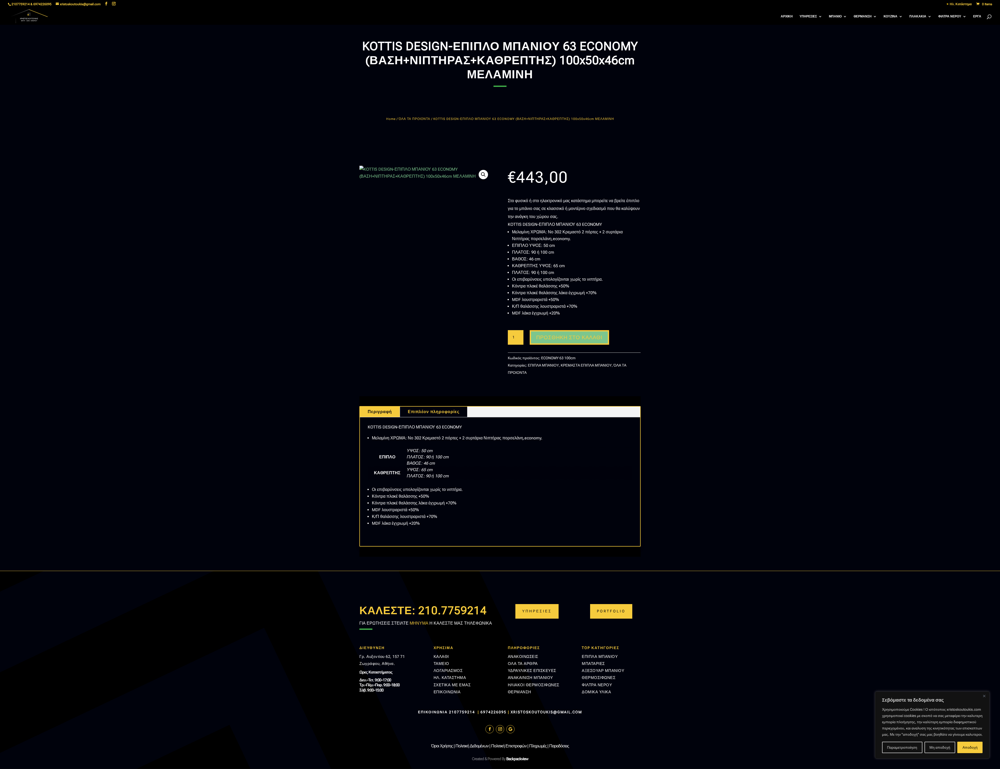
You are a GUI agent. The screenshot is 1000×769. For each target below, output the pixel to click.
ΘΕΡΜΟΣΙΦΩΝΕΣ (598, 677)
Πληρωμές (538, 746)
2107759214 (462, 712)
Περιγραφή (380, 411)
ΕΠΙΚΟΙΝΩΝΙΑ (447, 692)
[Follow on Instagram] (500, 729)
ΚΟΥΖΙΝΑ (890, 16)
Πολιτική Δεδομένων (472, 746)
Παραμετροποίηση (902, 747)
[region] (932, 725)
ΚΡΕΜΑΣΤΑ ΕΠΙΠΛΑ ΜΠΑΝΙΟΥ (586, 365)
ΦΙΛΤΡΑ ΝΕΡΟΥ (949, 16)
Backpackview (517, 759)
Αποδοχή (970, 747)
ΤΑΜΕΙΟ (441, 663)
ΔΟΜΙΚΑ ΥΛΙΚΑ (596, 692)
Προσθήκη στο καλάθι (569, 337)
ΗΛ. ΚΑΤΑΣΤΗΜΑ (450, 677)
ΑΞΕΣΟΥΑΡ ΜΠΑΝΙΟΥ (603, 670)
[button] (483, 174)
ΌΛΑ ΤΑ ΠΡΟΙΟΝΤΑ (414, 119)
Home (391, 119)
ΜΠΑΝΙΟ (835, 16)
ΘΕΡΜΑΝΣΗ (863, 16)
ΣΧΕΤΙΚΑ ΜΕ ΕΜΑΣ (452, 685)
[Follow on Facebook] (489, 729)
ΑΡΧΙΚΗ (787, 16)
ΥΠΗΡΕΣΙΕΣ (808, 16)
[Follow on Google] (510, 729)
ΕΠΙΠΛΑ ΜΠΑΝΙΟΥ (543, 365)
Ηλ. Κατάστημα (960, 4)
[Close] (984, 696)
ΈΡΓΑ (977, 16)
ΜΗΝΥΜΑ (419, 623)
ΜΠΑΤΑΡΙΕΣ (593, 663)
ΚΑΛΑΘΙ (441, 656)
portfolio (611, 611)
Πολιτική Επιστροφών (509, 746)
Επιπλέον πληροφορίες (433, 411)
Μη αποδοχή (939, 747)
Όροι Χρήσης (442, 746)
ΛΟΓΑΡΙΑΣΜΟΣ (448, 670)
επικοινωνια (433, 712)
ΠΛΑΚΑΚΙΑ (917, 16)
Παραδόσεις (559, 746)
